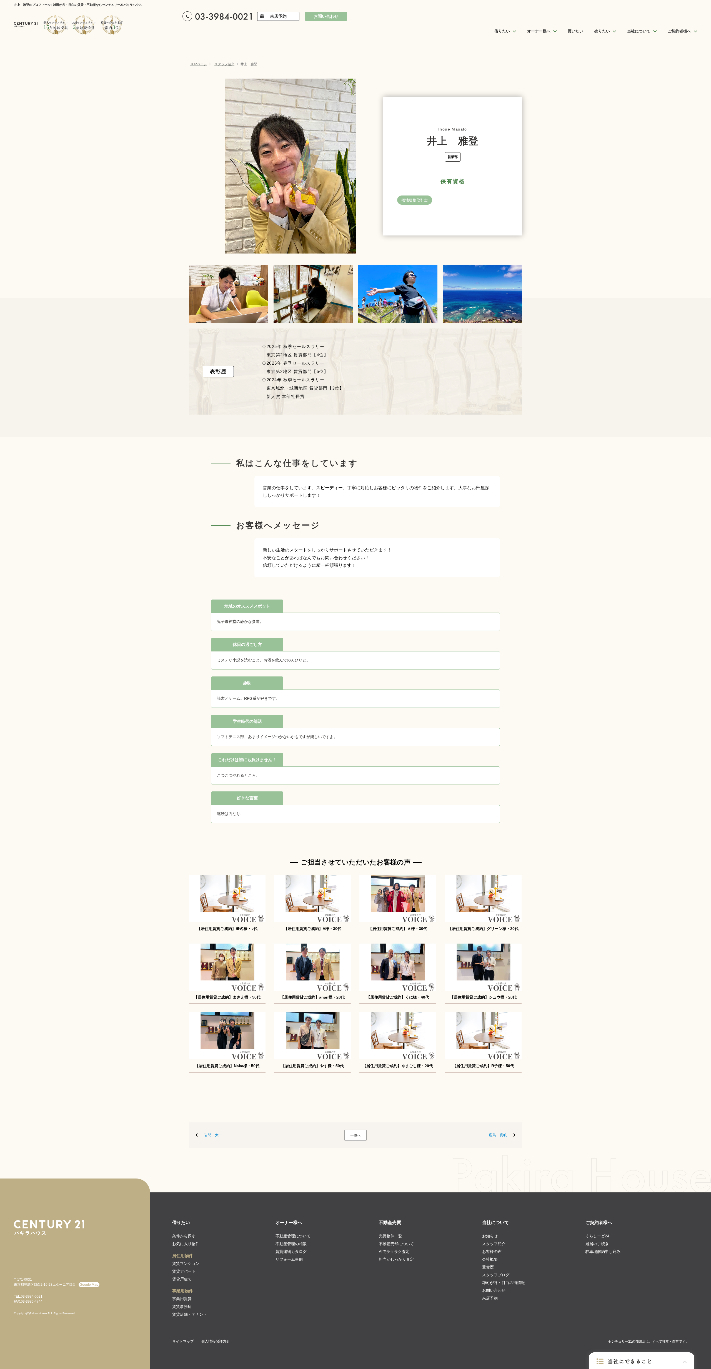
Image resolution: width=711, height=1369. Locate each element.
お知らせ (490, 1236)
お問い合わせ (326, 16)
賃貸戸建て (182, 1279)
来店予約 (278, 16)
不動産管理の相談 (291, 1244)
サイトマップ (183, 1341)
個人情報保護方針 (215, 1341)
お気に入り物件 (185, 1244)
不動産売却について (396, 1244)
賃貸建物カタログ (291, 1251)
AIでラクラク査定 (394, 1251)
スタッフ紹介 (493, 1244)
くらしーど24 (597, 1236)
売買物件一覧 (390, 1236)
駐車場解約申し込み (602, 1251)
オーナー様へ (289, 1222)
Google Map (89, 1285)
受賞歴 (488, 1267)
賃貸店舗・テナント (189, 1314)
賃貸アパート (184, 1271)
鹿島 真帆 (498, 1135)
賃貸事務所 (182, 1306)
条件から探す (184, 1236)
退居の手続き (597, 1244)
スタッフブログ (495, 1275)
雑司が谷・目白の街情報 (503, 1282)
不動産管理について (293, 1236)
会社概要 (490, 1259)
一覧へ (355, 1135)
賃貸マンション (185, 1263)
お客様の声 (492, 1251)
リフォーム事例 (289, 1259)
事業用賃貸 (182, 1299)
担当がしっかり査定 (396, 1259)
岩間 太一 (213, 1135)
